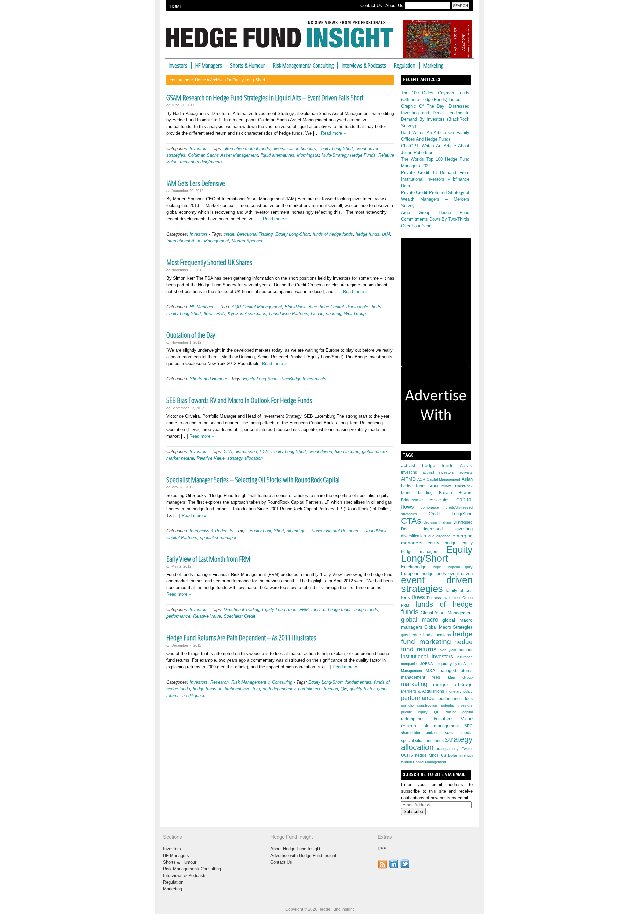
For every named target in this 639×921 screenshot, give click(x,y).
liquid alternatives (277, 155)
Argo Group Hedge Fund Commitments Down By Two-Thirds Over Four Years (435, 219)
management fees (420, 677)
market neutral (180, 458)
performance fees (456, 698)
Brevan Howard (456, 493)
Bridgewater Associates (425, 500)
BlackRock (295, 306)
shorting (333, 313)
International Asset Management (197, 240)
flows (209, 313)
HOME (176, 6)
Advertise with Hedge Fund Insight (303, 855)
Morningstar (308, 155)
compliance (430, 507)
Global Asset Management (447, 613)
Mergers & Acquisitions (422, 691)
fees (405, 597)
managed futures (455, 670)
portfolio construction (318, 688)
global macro (374, 451)
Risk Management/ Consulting (303, 65)
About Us (394, 5)
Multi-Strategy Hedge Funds (349, 155)
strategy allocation (245, 458)
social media (459, 732)
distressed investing (448, 528)
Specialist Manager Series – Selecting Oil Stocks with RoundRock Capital (253, 479)
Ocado (317, 313)
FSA (220, 313)
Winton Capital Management (423, 762)
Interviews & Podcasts (364, 65)
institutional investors (239, 688)
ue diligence (193, 695)
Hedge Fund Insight (282, 38)
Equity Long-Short (336, 148)
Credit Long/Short (451, 513)
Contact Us (371, 5)
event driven (320, 451)
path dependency (279, 688)
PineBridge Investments (303, 378)
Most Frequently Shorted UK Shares (209, 262)
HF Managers (208, 65)
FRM (304, 609)
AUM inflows (441, 486)
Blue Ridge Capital (326, 306)
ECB (264, 451)
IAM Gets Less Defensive (195, 183)
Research (219, 682)
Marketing (433, 65)
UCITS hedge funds (420, 755)
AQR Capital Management (257, 306)
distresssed (246, 451)
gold (404, 635)
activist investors (438, 472)
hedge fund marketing (437, 638)
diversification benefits (294, 148)
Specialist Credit (239, 616)
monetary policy (459, 691)
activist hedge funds (427, 465)
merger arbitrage (453, 684)
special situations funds (422, 740)
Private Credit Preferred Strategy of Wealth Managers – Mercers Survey (435, 199)
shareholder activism (420, 733)
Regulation (404, 65)
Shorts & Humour (247, 65)
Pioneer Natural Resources (336, 530)
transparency (448, 749)
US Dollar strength (457, 755)
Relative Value (211, 458)
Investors (178, 65)
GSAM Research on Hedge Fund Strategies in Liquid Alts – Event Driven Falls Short (264, 97)
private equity (414, 712)
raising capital (459, 712)
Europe (435, 567)
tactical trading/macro (201, 161)
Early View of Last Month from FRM (208, 559)
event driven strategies (437, 584)
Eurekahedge (413, 566)
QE (344, 688)
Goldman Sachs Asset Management (223, 155)
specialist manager (218, 537)
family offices (459, 590)
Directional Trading (255, 234)
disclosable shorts (363, 306)
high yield (448, 650)
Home (200, 80)
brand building (417, 492)
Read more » (333, 133)
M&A (430, 670)
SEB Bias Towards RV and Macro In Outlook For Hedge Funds (239, 400)
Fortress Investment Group (450, 598)
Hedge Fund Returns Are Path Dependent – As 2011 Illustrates (241, 637)
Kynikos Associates (247, 313)
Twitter (467, 749)
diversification (413, 536)
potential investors (457, 705)
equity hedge (442, 543)
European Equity (458, 567)
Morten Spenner (247, 240)
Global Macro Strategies (448, 627)
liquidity (444, 663)
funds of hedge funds (333, 234)
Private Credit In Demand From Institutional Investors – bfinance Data (435, 179)
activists (466, 472)
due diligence (439, 536)
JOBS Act (428, 664)
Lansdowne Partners (288, 313)
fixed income (347, 451)
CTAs (411, 520)
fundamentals (358, 682)
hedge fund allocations (430, 635)
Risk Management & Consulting (261, 682)
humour (466, 650)
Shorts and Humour (208, 378)
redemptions (413, 718)
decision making (437, 522)
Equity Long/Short (437, 554)
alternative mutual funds (247, 148)
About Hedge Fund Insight (295, 848)
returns (173, 695)
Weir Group (355, 313)
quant (382, 688)
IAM (386, 234)
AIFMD (408, 479)
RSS (382, 848)
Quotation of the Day (190, 335)
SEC (468, 726)
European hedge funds (423, 573)
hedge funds (367, 234)
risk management (440, 726)
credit (229, 234)
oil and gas (297, 530)
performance (178, 616)
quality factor (362, 688)
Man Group (460, 677)
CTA (228, 451)
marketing (414, 683)
